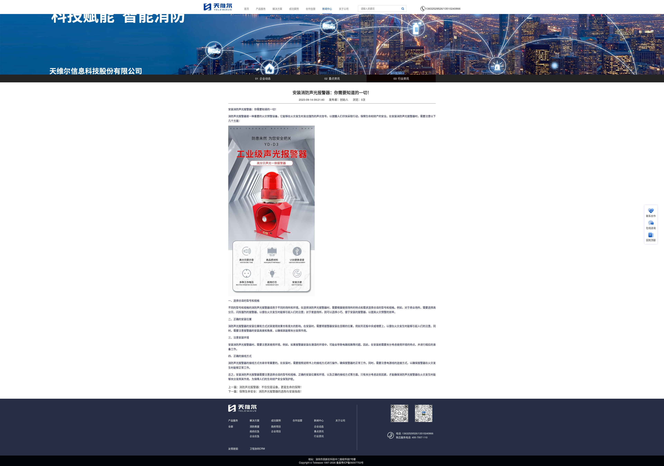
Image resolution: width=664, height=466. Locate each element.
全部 (230, 426)
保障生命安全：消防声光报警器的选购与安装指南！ (271, 391)
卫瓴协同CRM (257, 448)
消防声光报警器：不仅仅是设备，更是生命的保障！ (271, 387)
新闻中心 (327, 8)
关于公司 (344, 8)
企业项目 (276, 431)
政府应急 (254, 431)
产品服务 (261, 8)
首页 (246, 8)
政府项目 (276, 426)
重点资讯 (332, 78)
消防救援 (254, 426)
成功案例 (294, 8)
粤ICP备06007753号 (352, 462)
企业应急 (254, 436)
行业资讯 (401, 78)
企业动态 (263, 78)
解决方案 (277, 8)
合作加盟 (310, 8)
